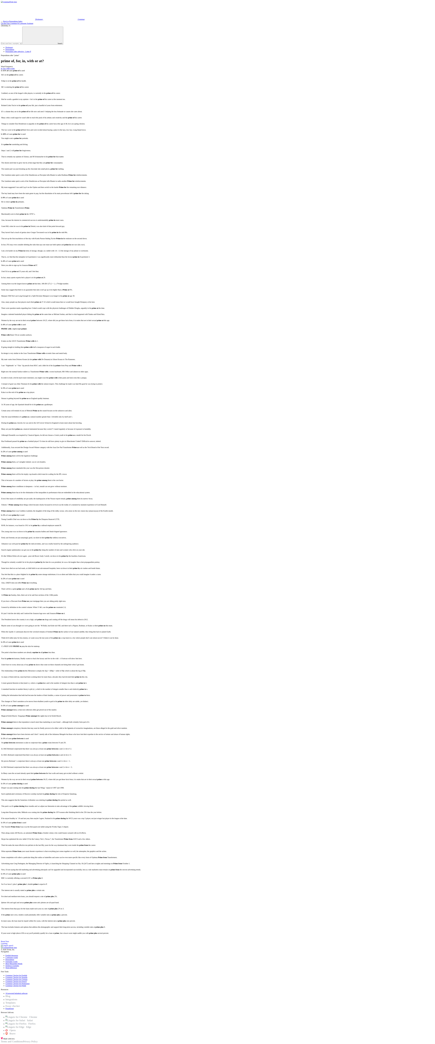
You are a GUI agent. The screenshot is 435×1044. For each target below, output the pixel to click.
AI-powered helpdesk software (16, 993)
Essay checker (12, 1006)
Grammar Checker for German (16, 980)
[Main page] (9, 2)
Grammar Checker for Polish (15, 986)
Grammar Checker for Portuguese (17, 984)
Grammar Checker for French (16, 982)
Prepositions (9, 49)
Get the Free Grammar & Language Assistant (17, 23)
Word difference (11, 968)
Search (59, 43)
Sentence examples (12, 966)
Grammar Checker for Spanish (16, 977)
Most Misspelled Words (13, 964)
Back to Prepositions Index (12, 21)
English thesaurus (11, 955)
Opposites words (11, 962)
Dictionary (9, 47)
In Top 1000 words (8, 69)
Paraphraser (9, 1009)
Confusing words (11, 958)
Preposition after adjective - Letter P (18, 52)
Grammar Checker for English (16, 975)
